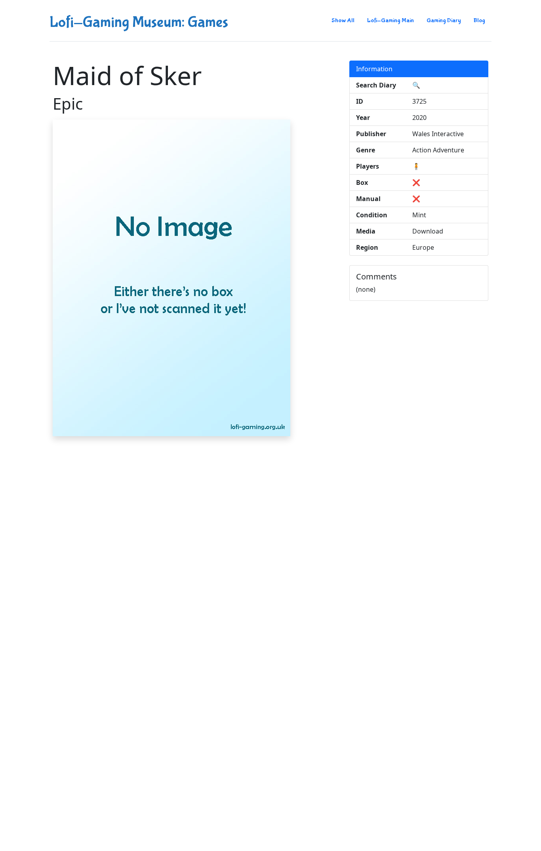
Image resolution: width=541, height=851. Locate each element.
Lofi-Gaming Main (390, 20)
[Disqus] (270, 541)
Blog (479, 20)
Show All (342, 20)
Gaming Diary (444, 20)
